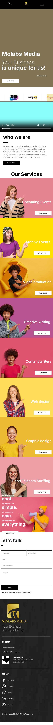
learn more (43, 213)
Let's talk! (10, 81)
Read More (11, 163)
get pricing (10, 533)
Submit (9, 587)
